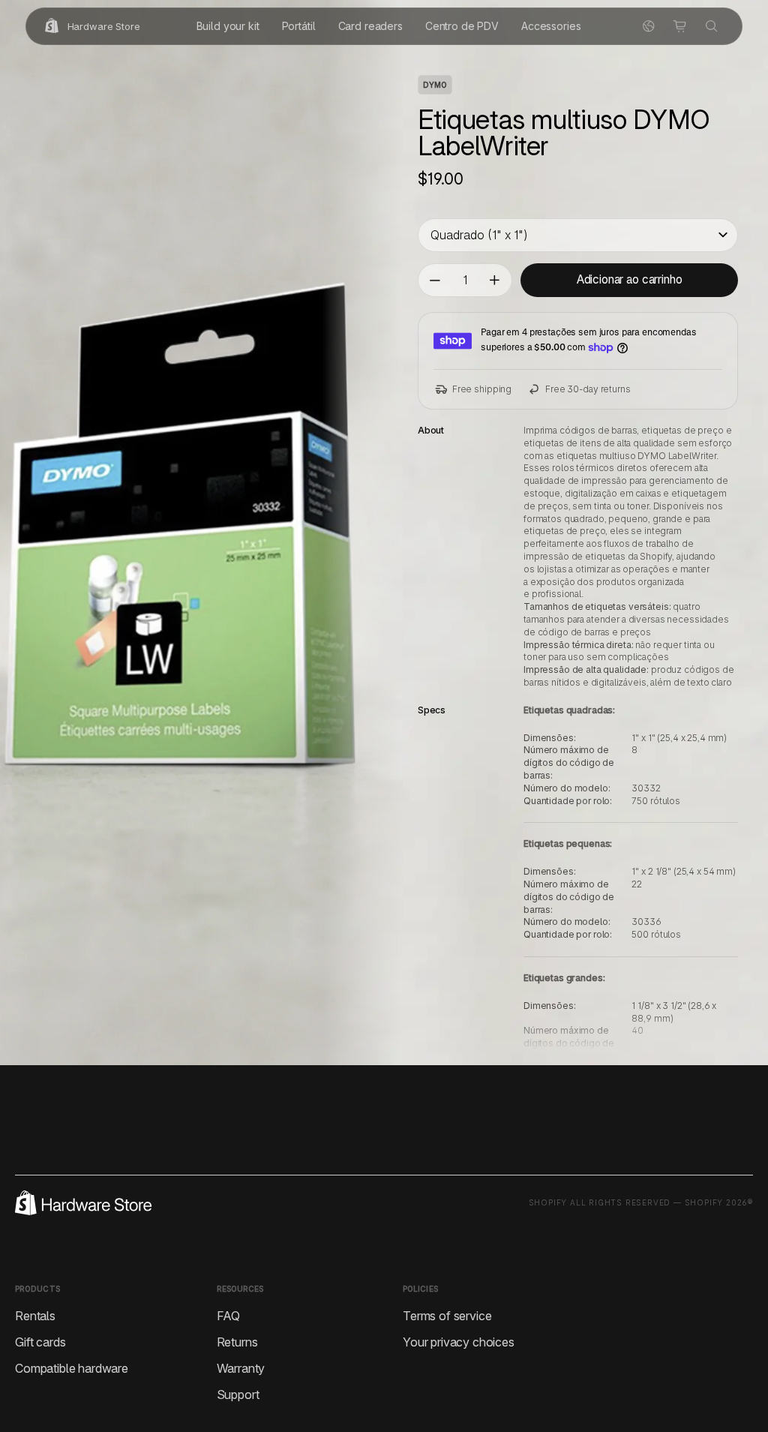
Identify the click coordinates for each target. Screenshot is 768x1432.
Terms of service (447, 1315)
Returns (237, 1341)
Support (238, 1394)
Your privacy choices (458, 1341)
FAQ (229, 1315)
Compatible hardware (71, 1368)
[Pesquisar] (712, 26)
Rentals (35, 1315)
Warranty (241, 1368)
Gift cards (40, 1341)
